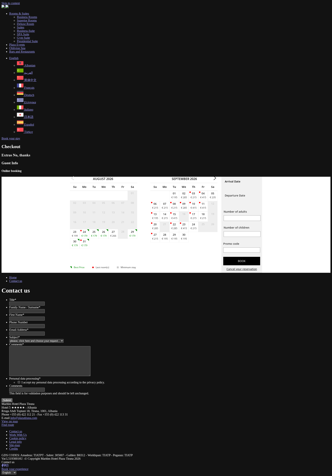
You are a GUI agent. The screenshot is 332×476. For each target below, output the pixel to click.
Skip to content (11, 3)
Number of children (236, 227)
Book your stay (11, 138)
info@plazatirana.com (23, 418)
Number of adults (235, 211)
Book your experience (15, 469)
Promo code (231, 243)
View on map (10, 421)
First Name (16, 314)
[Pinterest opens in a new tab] (4, 465)
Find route (8, 424)
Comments (16, 344)
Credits (13, 448)
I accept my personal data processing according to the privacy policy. (63, 382)
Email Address (18, 329)
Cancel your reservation (242, 269)
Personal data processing (25, 378)
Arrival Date (232, 181)
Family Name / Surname (24, 307)
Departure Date (235, 195)
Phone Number (18, 322)
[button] (13, 58)
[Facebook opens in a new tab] (2, 465)
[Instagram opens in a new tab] (7, 465)
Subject (14, 337)
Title (12, 299)
